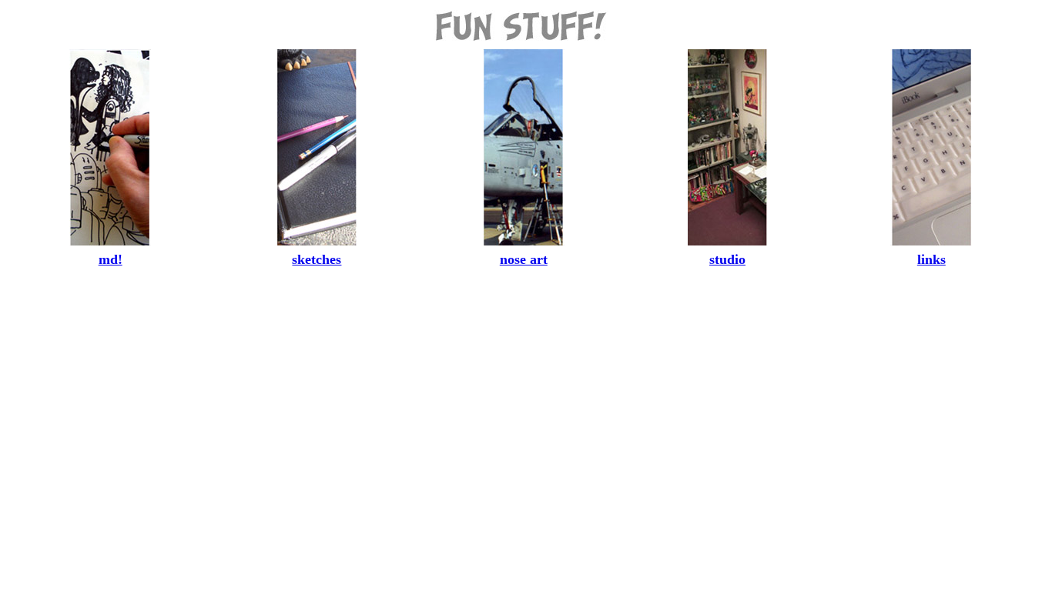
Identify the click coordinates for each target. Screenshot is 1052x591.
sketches (316, 259)
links (931, 259)
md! (110, 259)
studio (727, 259)
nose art (524, 259)
